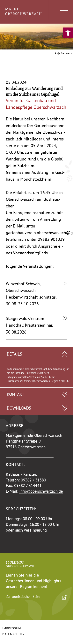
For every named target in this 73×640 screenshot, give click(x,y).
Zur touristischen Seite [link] (23, 596)
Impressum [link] (11, 628)
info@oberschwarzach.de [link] (41, 491)
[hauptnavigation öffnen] (64, 9)
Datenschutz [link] (13, 634)
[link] (68, 33)
